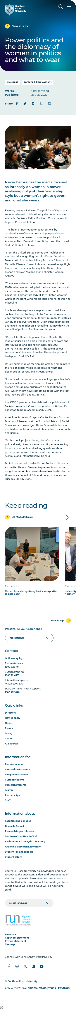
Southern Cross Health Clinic (21, 836)
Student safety (13, 857)
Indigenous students (16, 774)
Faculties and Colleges (18, 821)
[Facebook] (17, 104)
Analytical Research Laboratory (23, 846)
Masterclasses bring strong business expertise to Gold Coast (31, 592)
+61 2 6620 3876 (14, 683)
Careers (9, 738)
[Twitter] (25, 104)
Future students (14, 764)
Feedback (10, 934)
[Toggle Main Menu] (69, 7)
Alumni (9, 790)
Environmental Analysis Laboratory (25, 841)
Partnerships (12, 795)
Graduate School (14, 826)
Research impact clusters (19, 831)
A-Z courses (11, 743)
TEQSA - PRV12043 (59, 988)
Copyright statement (17, 937)
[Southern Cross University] (15, 10)
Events (9, 728)
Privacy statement (15, 941)
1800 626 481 (12, 666)
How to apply (12, 718)
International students (17, 769)
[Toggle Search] (61, 7)
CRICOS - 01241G (37, 988)
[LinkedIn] (33, 104)
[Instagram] (17, 966)
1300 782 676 (12, 692)
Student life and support (19, 851)
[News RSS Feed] (41, 104)
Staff (8, 800)
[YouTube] (41, 966)
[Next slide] (67, 517)
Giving (8, 733)
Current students (14, 779)
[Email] (49, 104)
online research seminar (37, 471)
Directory (10, 712)
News (8, 723)
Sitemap (10, 944)
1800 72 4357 (12, 675)
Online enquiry (13, 658)
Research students (15, 784)
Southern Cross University (22, 981)
